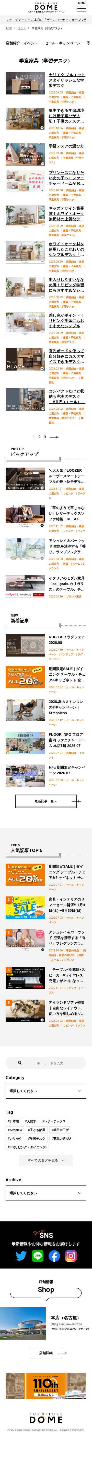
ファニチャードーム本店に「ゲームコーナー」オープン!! (46, 20)
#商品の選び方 (62, 1138)
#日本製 (13, 1121)
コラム (21, 28)
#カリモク (15, 1138)
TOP (9, 28)
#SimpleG (15, 1130)
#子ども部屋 (36, 1130)
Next (54, 437)
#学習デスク (36, 1138)
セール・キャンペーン (62, 43)
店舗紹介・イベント (22, 43)
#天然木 (30, 1121)
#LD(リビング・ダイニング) (27, 1147)
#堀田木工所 (60, 1130)
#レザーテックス (54, 1121)
